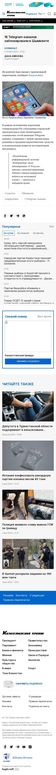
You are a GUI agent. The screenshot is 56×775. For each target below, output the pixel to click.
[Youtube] (24, 746)
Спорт (32, 668)
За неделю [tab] (23, 233)
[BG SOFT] (16, 767)
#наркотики (11, 199)
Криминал (10, 48)
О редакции (37, 595)
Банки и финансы (12, 650)
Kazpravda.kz (36, 75)
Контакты (21, 595)
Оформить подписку (28, 361)
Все (51, 226)
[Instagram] (30, 746)
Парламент (9, 645)
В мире (6, 668)
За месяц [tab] (38, 233)
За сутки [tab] (8, 233)
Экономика (35, 645)
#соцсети (10, 193)
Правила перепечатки (16, 599)
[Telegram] (17, 215)
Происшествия (37, 650)
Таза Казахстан (12, 673)
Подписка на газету (39, 706)
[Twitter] (11, 215)
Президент (9, 640)
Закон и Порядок (38, 655)
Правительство (37, 640)
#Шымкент (27, 193)
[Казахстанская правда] (16, 14)
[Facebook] (5, 215)
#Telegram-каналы (35, 199)
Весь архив (44, 316)
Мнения (7, 655)
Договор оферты (11, 696)
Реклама (8, 595)
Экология (34, 659)
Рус (40, 13)
